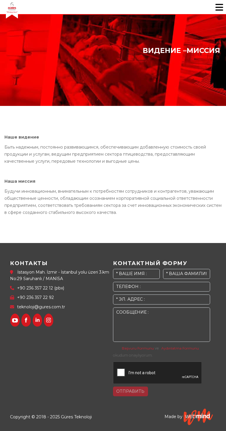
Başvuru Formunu (138, 348)
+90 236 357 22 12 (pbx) (40, 288)
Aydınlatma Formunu (180, 348)
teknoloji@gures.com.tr (41, 306)
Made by (174, 416)
